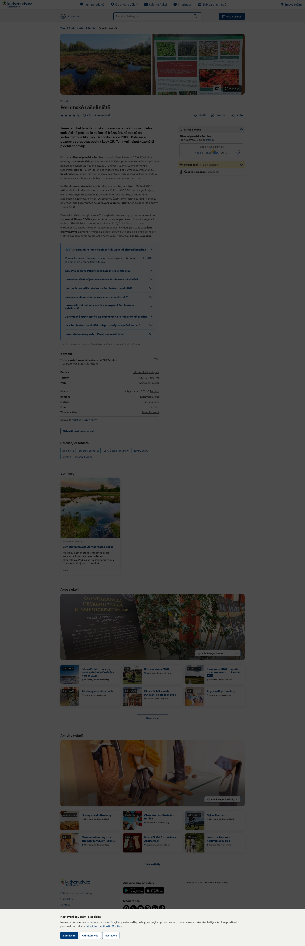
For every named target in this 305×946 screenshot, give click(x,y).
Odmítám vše (90, 935)
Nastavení (111, 935)
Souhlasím (69, 935)
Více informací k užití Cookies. (104, 926)
